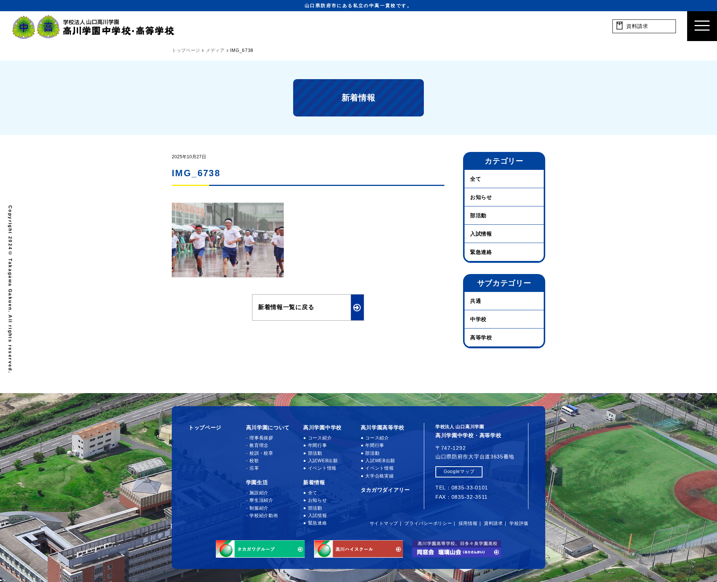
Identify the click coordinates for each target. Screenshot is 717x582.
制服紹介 (259, 508)
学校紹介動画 (263, 515)
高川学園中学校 (322, 427)
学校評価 (518, 523)
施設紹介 (259, 492)
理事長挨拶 (261, 438)
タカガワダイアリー (385, 490)
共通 (475, 301)
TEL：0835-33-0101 (461, 488)
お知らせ (481, 197)
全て (475, 179)
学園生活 (257, 482)
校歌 (254, 460)
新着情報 (314, 482)
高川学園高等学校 (383, 427)
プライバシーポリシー (428, 523)
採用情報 (468, 523)
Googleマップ (459, 471)
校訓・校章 (261, 453)
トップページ (205, 427)
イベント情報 (322, 468)
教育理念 (259, 445)
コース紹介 (320, 438)
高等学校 (481, 337)
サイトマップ (384, 523)
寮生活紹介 (261, 500)
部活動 (478, 215)
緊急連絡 (481, 252)
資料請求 (493, 523)
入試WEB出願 (323, 460)
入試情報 (481, 234)
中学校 (478, 319)
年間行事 (317, 445)
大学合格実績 (379, 476)
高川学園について (268, 427)
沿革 (254, 468)
